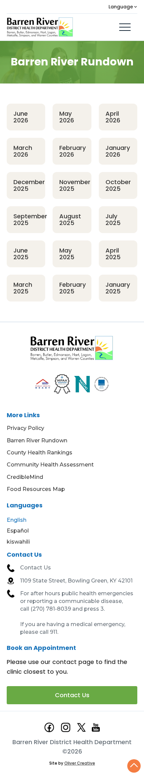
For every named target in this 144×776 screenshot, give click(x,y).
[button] (123, 6)
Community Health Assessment (50, 464)
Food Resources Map (36, 489)
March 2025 (22, 287)
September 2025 (29, 219)
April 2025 (113, 253)
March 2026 (22, 151)
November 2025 (74, 185)
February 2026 (72, 151)
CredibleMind (25, 477)
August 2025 (70, 219)
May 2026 (66, 116)
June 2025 (20, 253)
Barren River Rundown (37, 440)
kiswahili (18, 542)
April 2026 (112, 116)
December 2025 (29, 185)
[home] (40, 27)
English (16, 520)
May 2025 (66, 253)
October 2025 (118, 185)
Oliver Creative (79, 763)
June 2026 (20, 116)
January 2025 (117, 287)
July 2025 (113, 219)
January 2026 (117, 151)
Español (18, 531)
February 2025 (72, 287)
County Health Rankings (39, 452)
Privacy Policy (25, 428)
